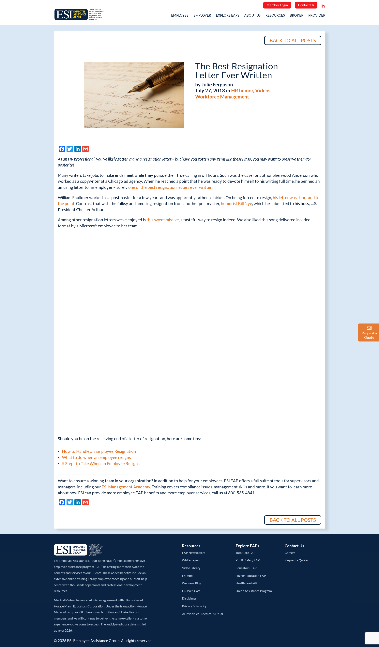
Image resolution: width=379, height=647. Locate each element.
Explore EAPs (227, 15)
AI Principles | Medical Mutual (202, 614)
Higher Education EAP (251, 575)
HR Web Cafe (191, 591)
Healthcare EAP (246, 583)
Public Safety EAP (248, 560)
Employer (202, 15)
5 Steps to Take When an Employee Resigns (101, 463)
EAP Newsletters (193, 552)
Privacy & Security (194, 606)
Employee (180, 15)
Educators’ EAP (246, 568)
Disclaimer (189, 598)
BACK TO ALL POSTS (293, 40)
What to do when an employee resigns (96, 457)
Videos (262, 90)
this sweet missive (162, 219)
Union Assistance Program (254, 591)
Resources (275, 15)
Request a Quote (296, 560)
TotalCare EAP (245, 552)
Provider (316, 15)
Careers (290, 552)
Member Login (277, 5)
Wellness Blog (191, 583)
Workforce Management (222, 96)
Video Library (191, 568)
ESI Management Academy (126, 486)
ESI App (187, 575)
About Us (252, 15)
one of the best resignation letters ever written (170, 187)
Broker (296, 15)
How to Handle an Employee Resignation (99, 451)
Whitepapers (191, 560)
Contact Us (306, 5)
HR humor (242, 90)
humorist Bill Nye (236, 203)
